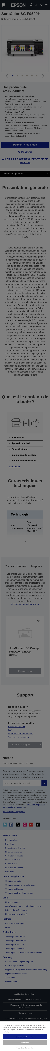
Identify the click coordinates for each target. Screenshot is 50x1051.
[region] (25, 1036)
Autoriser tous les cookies (25, 1037)
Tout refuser (25, 1042)
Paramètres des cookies (25, 1048)
